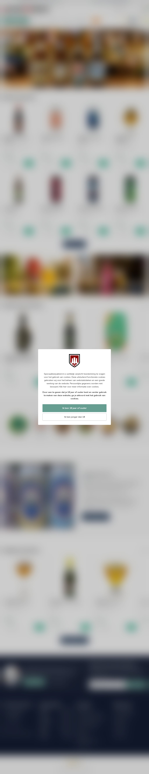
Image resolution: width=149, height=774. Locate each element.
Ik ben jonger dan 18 (74, 417)
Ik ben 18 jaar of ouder (74, 408)
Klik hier (63, 386)
